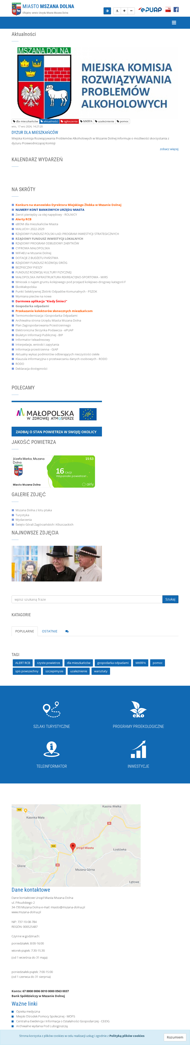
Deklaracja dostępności (31, 368)
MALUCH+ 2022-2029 (30, 229)
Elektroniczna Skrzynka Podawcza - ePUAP (44, 330)
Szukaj (170, 599)
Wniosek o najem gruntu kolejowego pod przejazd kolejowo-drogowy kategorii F (71, 282)
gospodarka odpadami (113, 663)
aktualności (50, 121)
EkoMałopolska (26, 287)
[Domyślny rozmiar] (117, 10)
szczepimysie (54, 671)
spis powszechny (26, 671)
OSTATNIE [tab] (49, 631)
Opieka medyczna (28, 1011)
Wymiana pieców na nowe (33, 296)
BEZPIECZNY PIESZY (29, 267)
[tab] (67, 631)
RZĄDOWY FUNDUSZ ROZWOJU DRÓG (41, 263)
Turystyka (22, 515)
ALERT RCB (22, 663)
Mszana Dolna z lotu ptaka (34, 510)
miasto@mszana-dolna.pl (68, 907)
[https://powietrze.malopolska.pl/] (57, 418)
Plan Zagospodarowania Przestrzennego (43, 325)
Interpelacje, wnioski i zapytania (37, 344)
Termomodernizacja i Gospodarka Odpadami (46, 315)
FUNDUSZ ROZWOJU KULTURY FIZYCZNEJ (43, 272)
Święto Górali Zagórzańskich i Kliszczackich (44, 524)
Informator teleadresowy (33, 340)
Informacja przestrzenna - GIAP (37, 349)
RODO (20, 364)
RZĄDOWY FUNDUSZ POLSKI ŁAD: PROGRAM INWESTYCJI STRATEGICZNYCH (67, 234)
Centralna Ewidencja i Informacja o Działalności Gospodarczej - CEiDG (62, 1021)
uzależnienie (105, 121)
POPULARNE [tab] (24, 631)
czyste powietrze (48, 663)
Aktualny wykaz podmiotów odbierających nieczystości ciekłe (57, 354)
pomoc (124, 121)
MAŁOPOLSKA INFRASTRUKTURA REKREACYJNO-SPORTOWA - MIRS (62, 277)
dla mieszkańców (26, 121)
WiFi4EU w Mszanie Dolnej (33, 253)
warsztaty (101, 671)
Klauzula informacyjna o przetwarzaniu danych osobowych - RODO (61, 359)
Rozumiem (175, 1037)
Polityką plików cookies (126, 1036)
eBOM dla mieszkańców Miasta (37, 224)
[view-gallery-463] (57, 563)
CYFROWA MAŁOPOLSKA (33, 248)
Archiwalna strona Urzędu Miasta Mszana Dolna (48, 320)
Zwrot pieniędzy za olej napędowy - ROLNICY (46, 214)
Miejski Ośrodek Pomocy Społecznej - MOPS (45, 1016)
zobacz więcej (169, 149)
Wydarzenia (24, 520)
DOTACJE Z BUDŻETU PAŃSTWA (37, 258)
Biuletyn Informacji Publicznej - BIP (39, 335)
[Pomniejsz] (131, 10)
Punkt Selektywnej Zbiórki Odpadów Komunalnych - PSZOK (56, 291)
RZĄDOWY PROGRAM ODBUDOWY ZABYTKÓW (47, 243)
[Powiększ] (124, 10)
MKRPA (87, 121)
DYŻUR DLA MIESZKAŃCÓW (35, 132)
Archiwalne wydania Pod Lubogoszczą (42, 1026)
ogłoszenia (70, 121)
